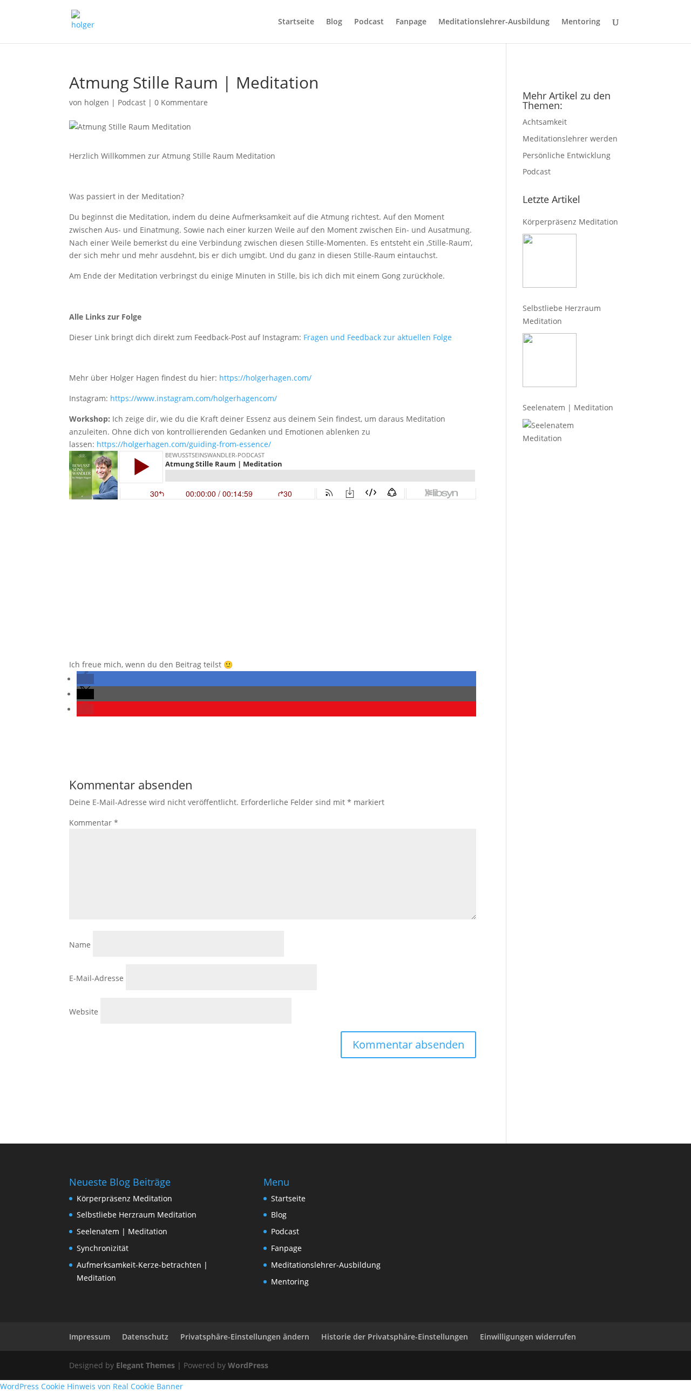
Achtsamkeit (545, 122)
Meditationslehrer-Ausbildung (494, 22)
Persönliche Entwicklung (567, 155)
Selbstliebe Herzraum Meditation (562, 314)
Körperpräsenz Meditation (570, 222)
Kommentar (93, 822)
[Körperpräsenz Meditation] (550, 261)
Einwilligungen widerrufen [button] (528, 1336)
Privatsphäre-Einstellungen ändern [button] (244, 1336)
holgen (96, 102)
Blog (334, 22)
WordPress (248, 1365)
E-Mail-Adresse (96, 978)
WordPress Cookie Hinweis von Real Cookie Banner (91, 1386)
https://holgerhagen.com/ (265, 378)
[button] (85, 679)
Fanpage (411, 22)
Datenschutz (145, 1336)
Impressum (89, 1336)
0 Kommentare (181, 102)
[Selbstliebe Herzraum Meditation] (550, 360)
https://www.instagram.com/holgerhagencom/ (193, 398)
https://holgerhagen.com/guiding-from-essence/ (184, 444)
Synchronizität (102, 1248)
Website (83, 1011)
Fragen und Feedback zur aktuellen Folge (377, 337)
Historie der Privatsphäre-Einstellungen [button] (394, 1336)
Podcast (369, 22)
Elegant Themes (145, 1365)
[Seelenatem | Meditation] (550, 446)
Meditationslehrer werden (570, 138)
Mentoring (580, 22)
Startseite (296, 22)
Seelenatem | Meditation (568, 407)
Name (80, 944)
